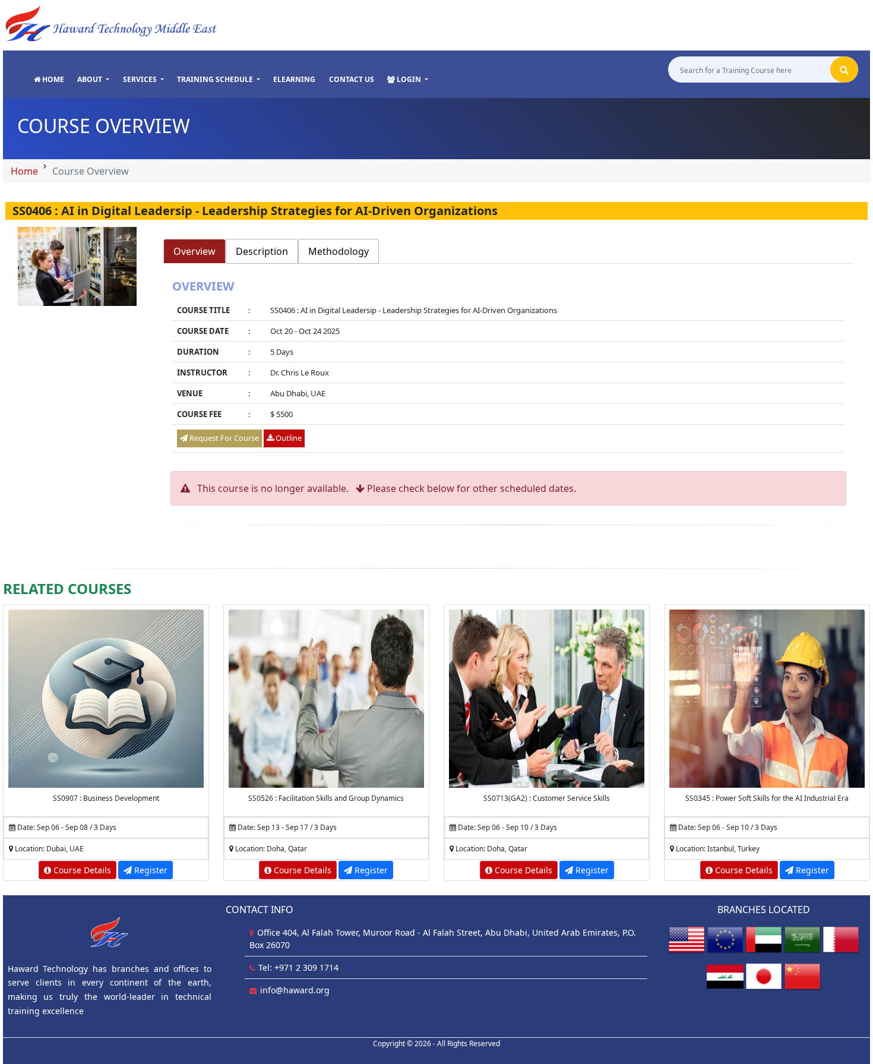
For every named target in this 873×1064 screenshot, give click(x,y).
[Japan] (763, 976)
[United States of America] (686, 939)
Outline (288, 437)
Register (149, 870)
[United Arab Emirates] (763, 939)
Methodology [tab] (338, 251)
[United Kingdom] (725, 939)
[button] (93, 80)
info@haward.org (295, 990)
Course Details (81, 870)
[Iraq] (725, 976)
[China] (802, 976)
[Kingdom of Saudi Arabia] (802, 939)
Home (24, 171)
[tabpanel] (508, 367)
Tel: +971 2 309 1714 (298, 967)
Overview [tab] (194, 251)
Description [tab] (262, 251)
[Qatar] (841, 939)
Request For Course (223, 437)
